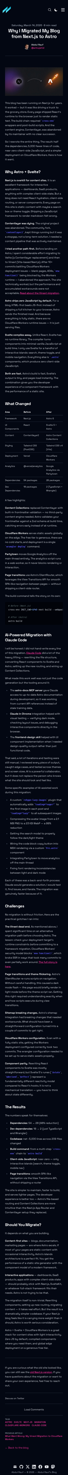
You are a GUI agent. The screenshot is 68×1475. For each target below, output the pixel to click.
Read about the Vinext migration (39, 293)
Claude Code (33, 653)
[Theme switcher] (56, 10)
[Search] (50, 10)
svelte (18, 1422)
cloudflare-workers (17, 1425)
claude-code (39, 1425)
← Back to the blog (16, 1447)
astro (8, 1422)
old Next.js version (41, 1372)
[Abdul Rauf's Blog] (8, 9)
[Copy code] (59, 605)
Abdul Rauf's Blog (47, 1472)
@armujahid (37, 47)
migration (40, 1422)
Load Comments (34, 1409)
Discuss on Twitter (14, 1398)
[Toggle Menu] (62, 9)
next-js (28, 1422)
